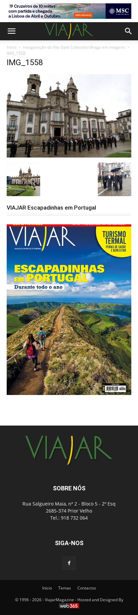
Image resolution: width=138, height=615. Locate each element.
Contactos (86, 588)
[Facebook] (69, 563)
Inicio (47, 588)
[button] (11, 31)
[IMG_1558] (69, 156)
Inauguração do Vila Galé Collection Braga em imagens (74, 47)
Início (11, 47)
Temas (64, 588)
